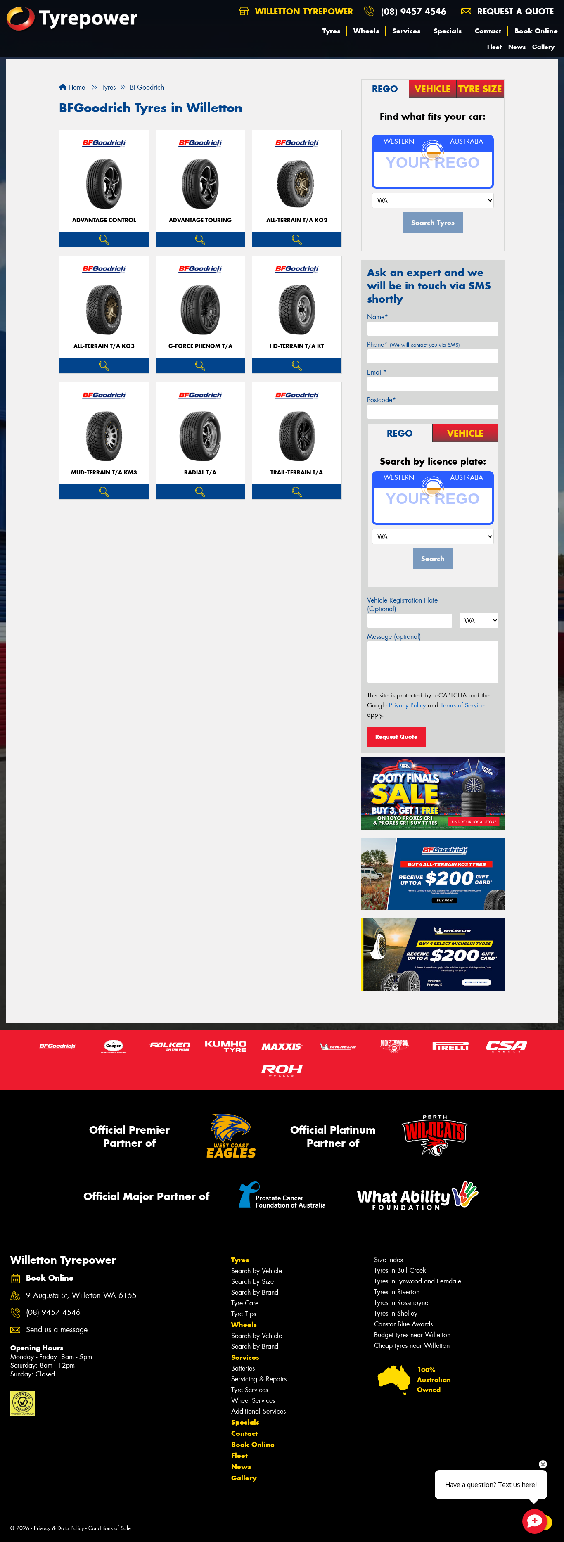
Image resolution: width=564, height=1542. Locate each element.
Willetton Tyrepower (302, 11)
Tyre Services (249, 1389)
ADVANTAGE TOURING (200, 220)
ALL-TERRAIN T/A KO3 (104, 346)
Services (406, 31)
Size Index (388, 1259)
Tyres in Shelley (395, 1313)
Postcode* (381, 400)
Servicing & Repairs (259, 1379)
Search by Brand (254, 1292)
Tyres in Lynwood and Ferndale (417, 1281)
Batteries (243, 1368)
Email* (376, 372)
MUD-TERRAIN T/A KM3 (104, 472)
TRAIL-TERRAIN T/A (296, 472)
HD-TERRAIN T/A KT (297, 346)
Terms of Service (463, 705)
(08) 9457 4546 (413, 11)
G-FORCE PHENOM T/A (200, 346)
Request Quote (396, 736)
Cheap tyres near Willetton (412, 1345)
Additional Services (258, 1411)
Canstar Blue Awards (403, 1324)
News (517, 47)
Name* (377, 317)
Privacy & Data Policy (59, 1528)
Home (75, 87)
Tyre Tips (243, 1314)
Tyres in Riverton (396, 1292)
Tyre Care (244, 1303)
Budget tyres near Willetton (412, 1335)
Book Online (536, 31)
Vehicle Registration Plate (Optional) (402, 604)
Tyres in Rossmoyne (401, 1302)
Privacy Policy (407, 705)
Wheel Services (253, 1400)
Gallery (543, 47)
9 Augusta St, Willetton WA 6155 (81, 1295)
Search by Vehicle (256, 1271)
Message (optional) (394, 636)
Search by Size (252, 1281)
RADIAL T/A (200, 472)
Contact (488, 31)
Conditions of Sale (109, 1528)
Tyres (331, 31)
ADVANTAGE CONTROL (104, 220)
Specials (448, 31)
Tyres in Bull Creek (400, 1270)
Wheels (366, 31)
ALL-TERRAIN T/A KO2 (296, 220)
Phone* (413, 344)
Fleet (494, 47)
